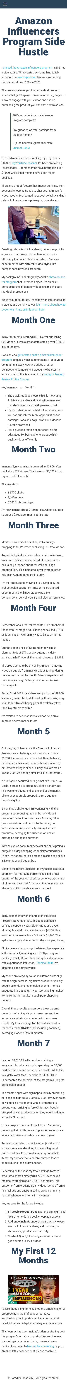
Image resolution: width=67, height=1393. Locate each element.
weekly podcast (26, 77)
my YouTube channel (24, 163)
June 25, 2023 (21, 147)
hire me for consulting (40, 1346)
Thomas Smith (44, 963)
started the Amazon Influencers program (27, 67)
